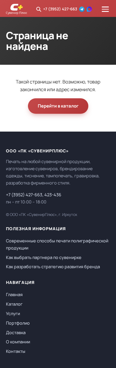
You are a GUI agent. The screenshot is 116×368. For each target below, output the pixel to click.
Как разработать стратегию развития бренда (53, 266)
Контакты (15, 351)
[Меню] (105, 9)
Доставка (16, 332)
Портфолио (18, 323)
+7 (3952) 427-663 (60, 9)
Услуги (13, 313)
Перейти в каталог (58, 106)
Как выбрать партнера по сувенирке (43, 257)
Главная (14, 294)
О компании (18, 342)
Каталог (14, 304)
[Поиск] (39, 9)
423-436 (52, 195)
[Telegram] (81, 9)
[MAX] (89, 9)
